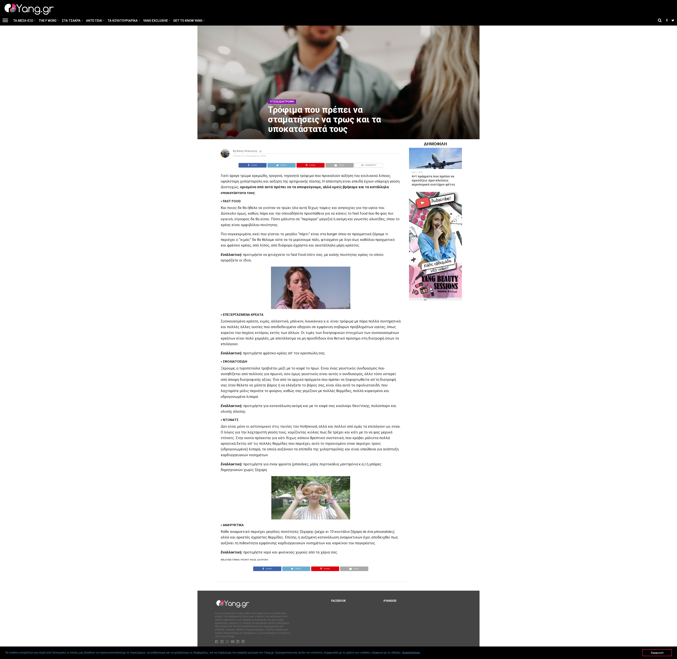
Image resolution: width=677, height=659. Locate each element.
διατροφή (262, 559)
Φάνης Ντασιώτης (247, 151)
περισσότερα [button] (411, 652)
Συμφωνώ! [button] (657, 652)
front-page (248, 559)
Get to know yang (187, 20)
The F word (47, 20)
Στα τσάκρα (71, 20)
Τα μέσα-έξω (23, 20)
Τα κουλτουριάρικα (123, 20)
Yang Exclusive (155, 20)
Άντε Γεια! (94, 20)
